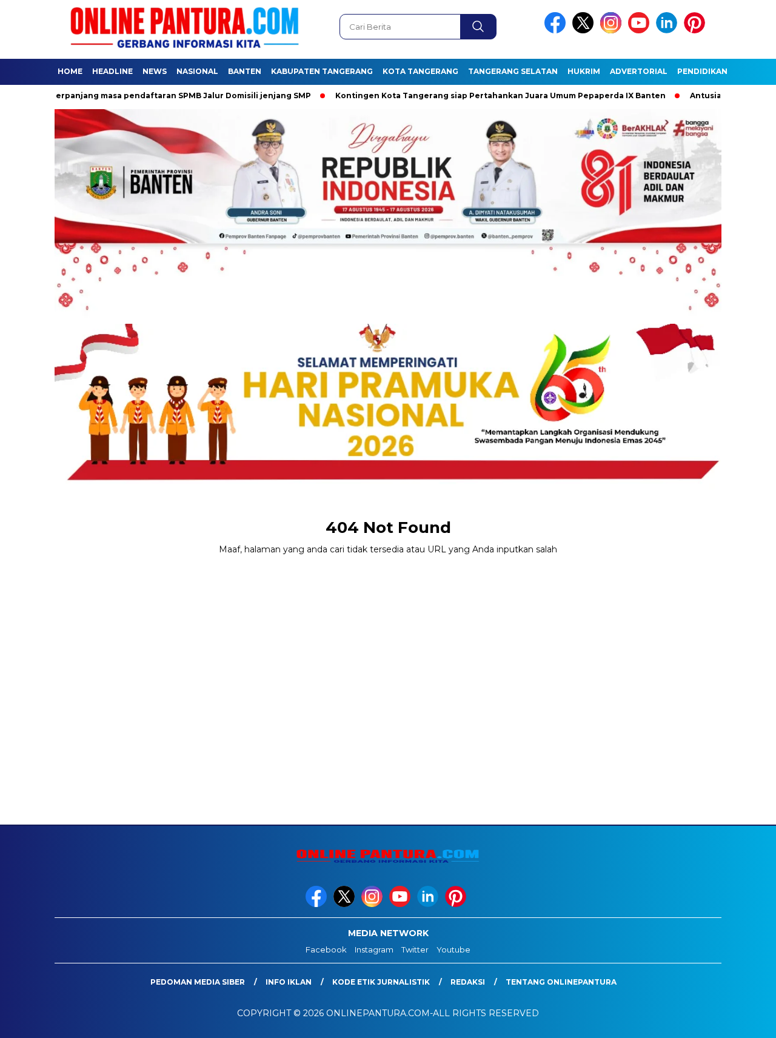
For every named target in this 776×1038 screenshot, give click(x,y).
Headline (112, 71)
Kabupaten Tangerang (322, 71)
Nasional (197, 71)
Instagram (374, 949)
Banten (244, 71)
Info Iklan (289, 981)
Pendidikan (702, 71)
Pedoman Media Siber (197, 981)
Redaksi (467, 981)
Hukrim (583, 71)
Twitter (415, 949)
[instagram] (613, 30)
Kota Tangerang (420, 71)
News (154, 71)
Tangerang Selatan (513, 71)
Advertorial (638, 71)
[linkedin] (668, 30)
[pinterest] (696, 30)
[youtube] (641, 30)
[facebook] (557, 30)
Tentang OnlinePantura (561, 981)
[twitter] (585, 30)
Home (70, 71)
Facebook (326, 949)
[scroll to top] (743, 1019)
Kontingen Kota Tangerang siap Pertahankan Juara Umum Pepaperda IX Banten (466, 95)
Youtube (453, 949)
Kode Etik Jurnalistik (381, 981)
